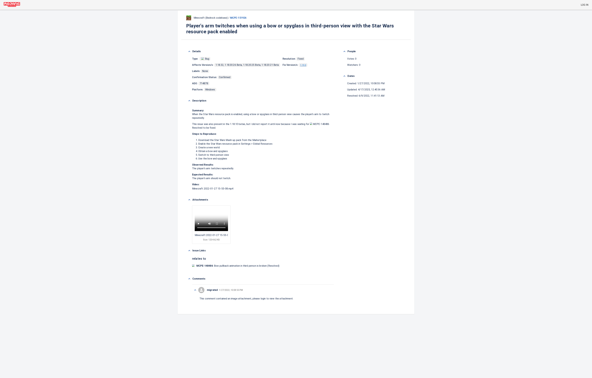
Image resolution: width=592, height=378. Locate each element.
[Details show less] (189, 51)
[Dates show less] (344, 76)
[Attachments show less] (189, 200)
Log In (584, 4)
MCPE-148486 (320, 124)
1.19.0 (303, 65)
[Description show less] (189, 101)
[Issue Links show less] (189, 251)
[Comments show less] (189, 279)
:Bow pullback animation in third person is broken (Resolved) (237, 265)
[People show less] (344, 51)
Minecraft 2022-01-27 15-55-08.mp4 (212, 188)
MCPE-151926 (238, 17)
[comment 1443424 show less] (195, 290)
